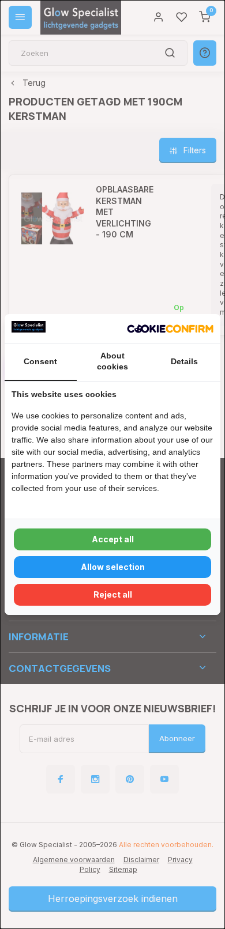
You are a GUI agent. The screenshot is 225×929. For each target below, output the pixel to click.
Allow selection (113, 567)
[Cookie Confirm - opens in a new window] (170, 328)
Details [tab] (184, 361)
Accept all (113, 539)
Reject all (112, 594)
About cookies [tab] (112, 361)
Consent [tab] (40, 361)
